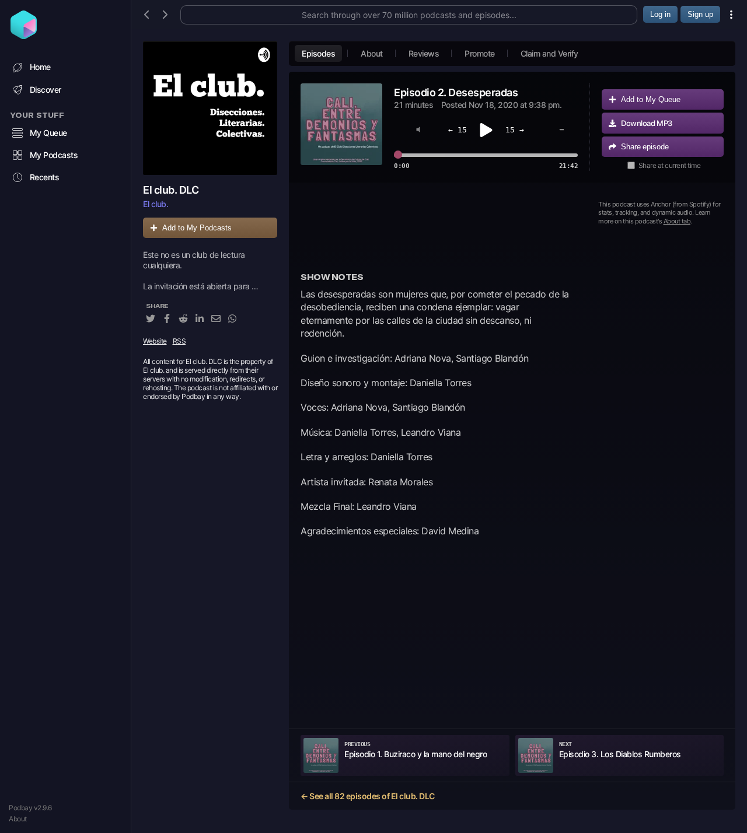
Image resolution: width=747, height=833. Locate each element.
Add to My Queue (650, 99)
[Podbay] (24, 35)
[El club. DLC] (210, 108)
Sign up (700, 14)
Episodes (318, 53)
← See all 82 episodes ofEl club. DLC (368, 796)
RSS (179, 341)
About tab (677, 221)
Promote (480, 53)
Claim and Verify (549, 53)
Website (155, 341)
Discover (45, 89)
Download (646, 123)
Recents (45, 177)
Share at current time (669, 165)
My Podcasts (54, 155)
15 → (514, 129)
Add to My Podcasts (197, 227)
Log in (660, 14)
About (18, 818)
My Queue (48, 133)
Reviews (424, 53)
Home (40, 67)
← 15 (457, 129)
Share (645, 146)
